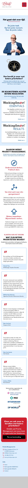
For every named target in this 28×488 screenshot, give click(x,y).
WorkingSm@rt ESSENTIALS (11, 466)
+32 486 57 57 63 (8, 455)
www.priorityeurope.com (10, 457)
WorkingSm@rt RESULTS (10, 469)
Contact (6, 471)
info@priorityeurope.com (10, 453)
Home (5, 464)
